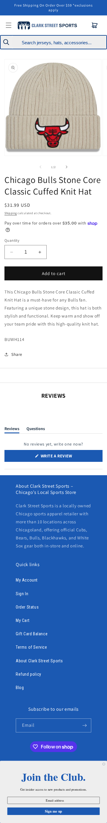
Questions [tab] (35, 429)
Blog (20, 687)
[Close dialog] (104, 764)
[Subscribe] (84, 725)
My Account (27, 580)
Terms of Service (31, 647)
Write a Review (65, 457)
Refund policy (28, 674)
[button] (95, 25)
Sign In (22, 593)
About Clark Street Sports (39, 660)
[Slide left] (40, 166)
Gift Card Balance (32, 633)
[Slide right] (66, 166)
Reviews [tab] (11, 429)
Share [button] (16, 354)
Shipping (10, 213)
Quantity (11, 240)
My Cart (22, 620)
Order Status (27, 607)
